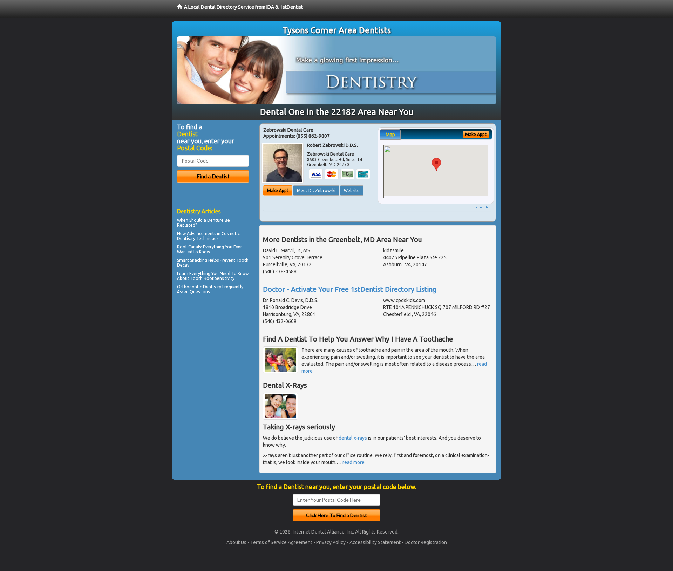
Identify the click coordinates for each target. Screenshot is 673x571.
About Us (236, 542)
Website (352, 190)
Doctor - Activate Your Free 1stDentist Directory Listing (350, 289)
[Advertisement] (213, 357)
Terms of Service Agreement (281, 542)
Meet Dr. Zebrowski (316, 190)
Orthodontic (189, 286)
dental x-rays (353, 438)
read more (353, 462)
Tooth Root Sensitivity (212, 278)
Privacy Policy (331, 542)
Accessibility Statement (375, 542)
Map (390, 134)
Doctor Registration (426, 542)
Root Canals (189, 247)
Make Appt (277, 190)
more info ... (482, 207)
